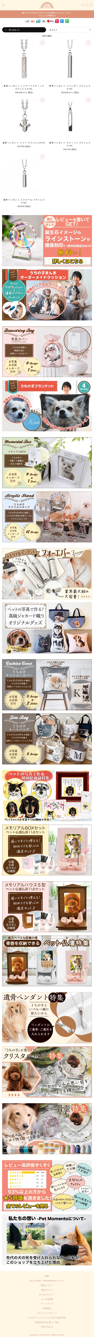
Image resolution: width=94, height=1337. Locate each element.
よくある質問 (47, 1298)
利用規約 (47, 1308)
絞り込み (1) (13, 29)
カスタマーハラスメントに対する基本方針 (47, 1317)
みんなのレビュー (47, 1294)
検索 (47, 1275)
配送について (47, 1285)
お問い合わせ (47, 1326)
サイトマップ (47, 1303)
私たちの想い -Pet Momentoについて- (47, 1280)
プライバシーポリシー (47, 1312)
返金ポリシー (47, 1289)
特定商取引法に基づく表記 (47, 1322)
